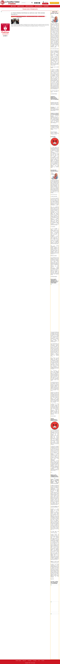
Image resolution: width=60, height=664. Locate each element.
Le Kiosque (34, 660)
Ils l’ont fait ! (53, 136)
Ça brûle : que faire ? (54, 14)
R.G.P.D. (43, 660)
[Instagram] (39, 3)
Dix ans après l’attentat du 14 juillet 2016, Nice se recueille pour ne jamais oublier (54, 281)
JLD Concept (33, 662)
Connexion (46, 2)
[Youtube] (38, 3)
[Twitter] (36, 3)
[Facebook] (34, 3)
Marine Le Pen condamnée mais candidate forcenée (54, 475)
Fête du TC (24, 660)
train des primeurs (41, 16)
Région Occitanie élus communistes (32, 16)
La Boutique (29, 660)
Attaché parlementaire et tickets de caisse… (54, 419)
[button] (13, 6)
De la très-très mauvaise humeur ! (54, 171)
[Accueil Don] (5, 17)
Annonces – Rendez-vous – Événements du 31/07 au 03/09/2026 (54, 98)
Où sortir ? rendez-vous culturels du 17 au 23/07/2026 (54, 582)
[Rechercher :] (25, 2)
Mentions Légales (18, 660)
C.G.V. (39, 660)
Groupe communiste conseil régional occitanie (19, 16)
